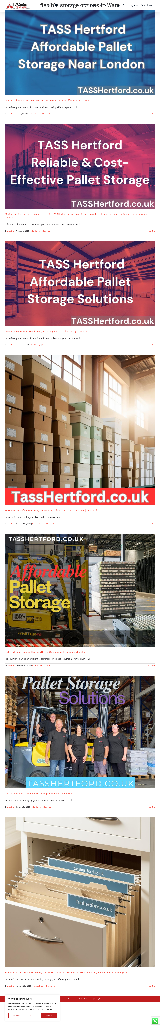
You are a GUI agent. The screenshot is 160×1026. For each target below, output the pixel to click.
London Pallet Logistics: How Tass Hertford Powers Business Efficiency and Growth (47, 100)
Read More (151, 114)
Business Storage (38, 524)
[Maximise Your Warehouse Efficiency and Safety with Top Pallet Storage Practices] (80, 283)
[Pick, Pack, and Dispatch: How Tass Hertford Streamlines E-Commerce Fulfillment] (80, 590)
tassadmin (10, 114)
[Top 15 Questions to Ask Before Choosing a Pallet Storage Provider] (80, 732)
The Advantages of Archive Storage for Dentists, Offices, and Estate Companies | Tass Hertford (52, 510)
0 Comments (46, 114)
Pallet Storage (35, 114)
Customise (16, 1016)
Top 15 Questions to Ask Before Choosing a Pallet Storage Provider (39, 794)
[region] (32, 1008)
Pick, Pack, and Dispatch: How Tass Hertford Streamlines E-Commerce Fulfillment (46, 652)
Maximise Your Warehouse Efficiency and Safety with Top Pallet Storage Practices (46, 331)
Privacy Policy (99, 999)
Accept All (49, 1016)
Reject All (33, 1016)
